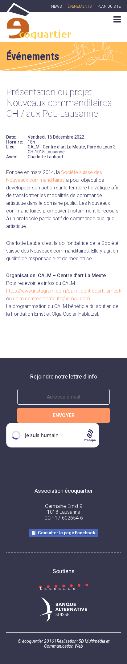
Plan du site (109, 6)
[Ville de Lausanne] (63, 587)
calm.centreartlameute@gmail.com (51, 299)
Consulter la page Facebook (66, 532)
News (56, 6)
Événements (80, 6)
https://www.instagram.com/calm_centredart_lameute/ (65, 291)
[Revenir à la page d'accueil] (38, 36)
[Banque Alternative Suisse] (63, 610)
